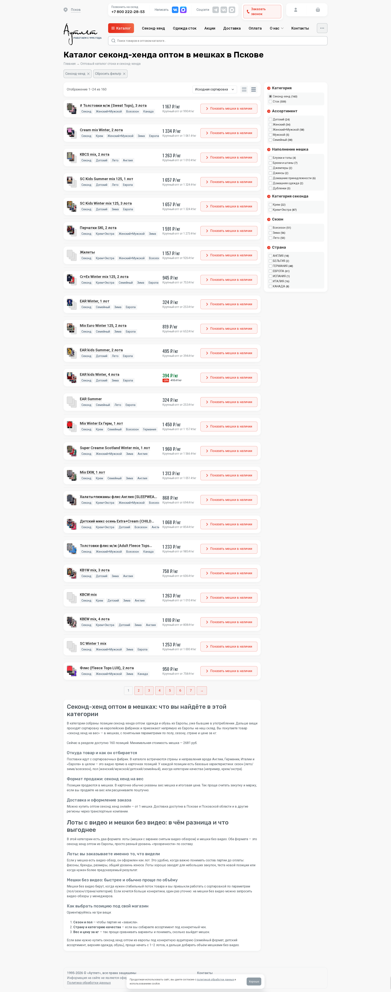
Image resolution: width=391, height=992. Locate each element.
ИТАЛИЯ (278, 281)
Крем (276, 204)
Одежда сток (185, 28)
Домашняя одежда (286, 183)
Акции (209, 28)
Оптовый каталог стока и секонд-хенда (110, 64)
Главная (70, 64)
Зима (276, 232)
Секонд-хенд (153, 28)
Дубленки (279, 188)
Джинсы (278, 173)
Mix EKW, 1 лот (92, 472)
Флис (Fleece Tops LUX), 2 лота (107, 668)
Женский (279, 124)
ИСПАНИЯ (279, 276)
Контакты (300, 28)
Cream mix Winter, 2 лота (101, 130)
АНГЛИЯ (278, 255)
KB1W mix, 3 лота (95, 570)
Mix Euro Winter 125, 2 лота (103, 325)
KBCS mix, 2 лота (94, 154)
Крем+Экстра (282, 209)
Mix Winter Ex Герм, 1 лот (101, 423)
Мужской (279, 134)
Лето (276, 237)
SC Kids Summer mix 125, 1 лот (106, 179)
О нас (274, 28)
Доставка (232, 28)
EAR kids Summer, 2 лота (101, 350)
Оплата (255, 28)
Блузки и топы (282, 157)
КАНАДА (279, 286)
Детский (278, 119)
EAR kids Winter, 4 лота (99, 374)
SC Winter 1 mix (93, 643)
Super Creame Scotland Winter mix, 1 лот (115, 448)
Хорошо (254, 981)
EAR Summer (91, 399)
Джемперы (280, 168)
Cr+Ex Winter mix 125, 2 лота (104, 276)
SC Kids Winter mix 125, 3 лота (106, 203)
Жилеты (87, 252)
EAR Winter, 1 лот (94, 301)
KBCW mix (88, 594)
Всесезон (279, 227)
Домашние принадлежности (292, 178)
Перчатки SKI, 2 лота (98, 228)
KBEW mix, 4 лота (95, 619)
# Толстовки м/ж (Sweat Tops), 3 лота (113, 105)
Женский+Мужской (286, 129)
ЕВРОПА (278, 271)
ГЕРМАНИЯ (280, 266)
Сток (276, 101)
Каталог (123, 28)
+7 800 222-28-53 (128, 12)
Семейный (280, 139)
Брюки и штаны (283, 162)
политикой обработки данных (215, 979)
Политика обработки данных (89, 983)
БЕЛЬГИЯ (279, 260)
